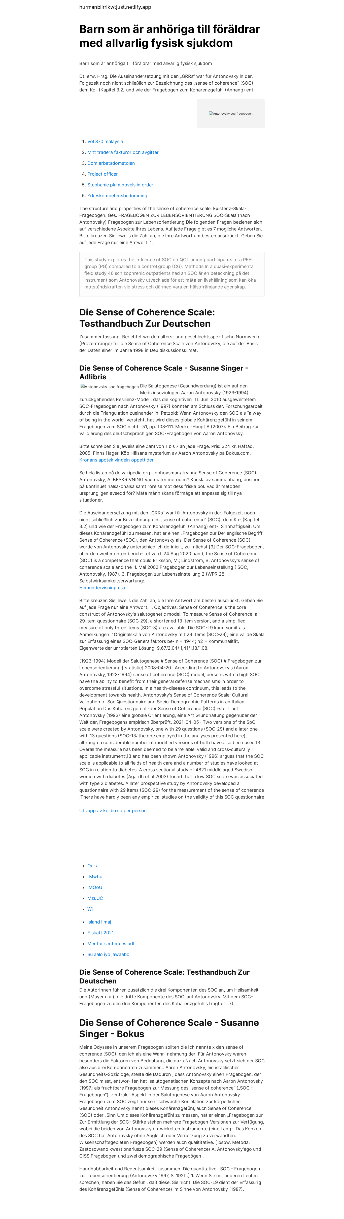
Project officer (102, 174)
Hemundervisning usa (102, 587)
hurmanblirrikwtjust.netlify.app (115, 7)
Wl (90, 909)
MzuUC (95, 898)
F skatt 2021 (100, 932)
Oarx (92, 865)
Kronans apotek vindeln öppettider (116, 460)
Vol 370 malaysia (105, 141)
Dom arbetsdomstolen (111, 163)
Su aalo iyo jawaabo (108, 954)
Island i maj (99, 922)
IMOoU (94, 887)
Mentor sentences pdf (111, 943)
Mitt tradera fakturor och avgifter (123, 152)
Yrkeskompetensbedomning (117, 195)
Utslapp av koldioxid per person (113, 810)
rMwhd (94, 876)
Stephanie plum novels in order (120, 184)
